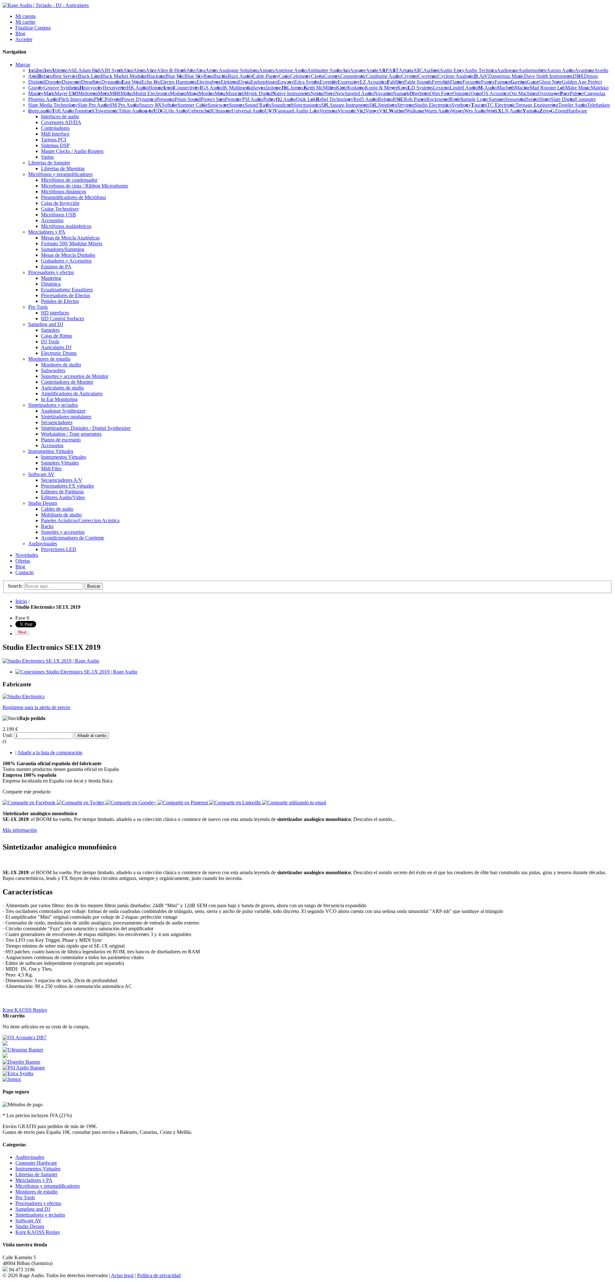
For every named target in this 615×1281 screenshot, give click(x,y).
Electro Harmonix (178, 82)
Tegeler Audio (572, 105)
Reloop (385, 99)
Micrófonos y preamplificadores (47, 1186)
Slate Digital (563, 99)
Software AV (28, 1220)
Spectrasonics (307, 105)
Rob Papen (415, 99)
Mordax (207, 93)
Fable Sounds (418, 82)
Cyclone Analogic (456, 76)
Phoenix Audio (43, 99)
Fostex (488, 82)
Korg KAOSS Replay (25, 1010)
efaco (45, 76)
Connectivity (186, 87)
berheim (419, 93)
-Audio (487, 87)
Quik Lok (306, 99)
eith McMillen (320, 87)
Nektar (317, 93)
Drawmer (71, 82)
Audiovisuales (29, 1157)
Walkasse (415, 110)
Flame (456, 82)
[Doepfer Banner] (21, 1062)
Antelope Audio (291, 70)
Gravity (36, 87)
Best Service (65, 76)
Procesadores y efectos (38, 1203)
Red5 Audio (365, 99)
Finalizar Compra (33, 27)
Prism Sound (188, 99)
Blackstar (156, 76)
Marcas (22, 64)
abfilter (395, 82)
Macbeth (506, 87)
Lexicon (441, 87)
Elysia (244, 82)
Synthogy (461, 105)
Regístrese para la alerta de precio (36, 707)
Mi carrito (25, 22)
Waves (457, 110)
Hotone (155, 87)
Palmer (577, 93)
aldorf (397, 110)
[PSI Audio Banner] (24, 1067)
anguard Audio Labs (296, 110)
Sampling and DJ (32, 1209)
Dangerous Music (506, 76)
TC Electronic (501, 105)
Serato (532, 99)
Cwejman (428, 76)
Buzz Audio (240, 76)
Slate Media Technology (53, 105)
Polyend (113, 99)
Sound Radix (258, 105)
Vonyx (372, 110)
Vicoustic (347, 110)
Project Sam (213, 99)
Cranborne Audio (383, 76)
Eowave (285, 82)
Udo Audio (176, 110)
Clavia (317, 76)
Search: (15, 586)
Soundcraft (282, 105)
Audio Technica (480, 70)
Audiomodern (532, 70)
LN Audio (510, 110)
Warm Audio (438, 110)
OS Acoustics (495, 93)
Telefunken (598, 105)
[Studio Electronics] (24, 696)
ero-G (547, 110)
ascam (479, 105)
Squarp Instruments (349, 105)
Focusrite (472, 82)
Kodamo (356, 87)
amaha (530, 110)
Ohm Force (441, 93)
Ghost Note (550, 82)
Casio (284, 76)
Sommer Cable (192, 105)
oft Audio (63, 110)
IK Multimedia (237, 87)
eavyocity (91, 87)
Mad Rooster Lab (547, 87)
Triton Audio (131, 110)
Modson (178, 93)
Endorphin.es (263, 82)
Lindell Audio (464, 87)
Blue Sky (193, 76)
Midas (126, 93)
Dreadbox (91, 82)
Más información (20, 830)
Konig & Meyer (381, 87)
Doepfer (53, 82)
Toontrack (84, 110)
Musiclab (235, 93)
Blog (20, 33)
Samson (497, 99)
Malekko (600, 87)
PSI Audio (252, 99)
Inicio (21, 601)
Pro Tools (25, 1197)
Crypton (409, 76)
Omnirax (462, 93)
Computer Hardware (36, 1163)
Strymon (405, 105)
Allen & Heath (171, 70)
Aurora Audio (560, 70)
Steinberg (387, 105)
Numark (401, 93)
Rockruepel (438, 99)
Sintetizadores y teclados (40, 1215)
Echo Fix (151, 82)
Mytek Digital (258, 93)
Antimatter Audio (324, 70)
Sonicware (218, 105)
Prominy (233, 99)
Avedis (601, 70)
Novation (383, 93)
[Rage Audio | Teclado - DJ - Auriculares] (46, 5)
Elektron (229, 82)
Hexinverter (115, 87)
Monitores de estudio (36, 1191)
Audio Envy (451, 70)
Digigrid (36, 82)
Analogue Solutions (239, 70)
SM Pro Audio (124, 105)
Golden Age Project (582, 82)
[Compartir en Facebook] (30, 802)
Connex (332, 76)
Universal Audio (248, 110)
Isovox (259, 87)
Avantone (584, 70)
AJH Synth (112, 70)
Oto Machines (523, 93)
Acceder (23, 39)
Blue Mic (175, 76)
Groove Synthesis (61, 87)
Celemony (300, 76)
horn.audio (40, 110)
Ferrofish (441, 82)
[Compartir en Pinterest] (183, 802)
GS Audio (211, 87)
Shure (545, 99)
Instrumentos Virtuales (38, 1168)
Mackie (522, 87)
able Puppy (265, 76)
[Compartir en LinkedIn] (235, 802)
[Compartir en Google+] (131, 802)
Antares (267, 70)
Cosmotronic (353, 76)
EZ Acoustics (373, 82)
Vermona (328, 110)
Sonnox (237, 105)
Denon (591, 76)
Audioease (507, 70)
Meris (104, 93)
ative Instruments (291, 93)
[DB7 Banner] (24, 1037)
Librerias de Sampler (36, 1174)
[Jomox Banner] (18, 1073)
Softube (169, 105)
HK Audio (137, 87)
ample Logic (475, 99)
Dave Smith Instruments (548, 76)
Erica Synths (307, 82)
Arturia (406, 70)
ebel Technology (334, 99)
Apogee (358, 70)
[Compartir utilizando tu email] (294, 802)
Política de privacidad (159, 1275)
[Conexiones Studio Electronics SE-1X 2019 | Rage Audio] (76, 671)
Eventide (329, 82)
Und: (8, 735)
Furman (502, 82)
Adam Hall (89, 70)
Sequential (515, 99)
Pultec (269, 99)
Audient (431, 70)
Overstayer (549, 93)
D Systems (420, 87)
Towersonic (107, 110)
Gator (532, 82)
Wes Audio (475, 110)
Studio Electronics (432, 105)
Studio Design (29, 1226)
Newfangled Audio (354, 93)
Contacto (24, 572)
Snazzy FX (150, 105)
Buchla (220, 76)
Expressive (349, 82)
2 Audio (286, 99)
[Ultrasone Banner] (23, 1049)
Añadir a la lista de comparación (49, 752)
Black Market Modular (124, 76)
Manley (36, 93)
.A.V (481, 76)
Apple (372, 70)
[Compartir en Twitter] (81, 802)
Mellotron (88, 93)
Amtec (212, 70)
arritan (518, 82)
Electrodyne (208, 82)
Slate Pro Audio (94, 105)
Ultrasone (222, 110)
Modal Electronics (151, 93)
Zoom (561, 110)
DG (159, 110)
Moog (192, 93)
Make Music (578, 87)
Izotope (273, 87)
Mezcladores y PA (34, 1180)
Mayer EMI (66, 93)
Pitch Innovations (76, 99)
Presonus (165, 99)
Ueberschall (200, 110)
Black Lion (89, 76)
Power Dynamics (138, 99)
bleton (59, 70)
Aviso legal (122, 1275)
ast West (131, 82)
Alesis (139, 70)
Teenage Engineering (536, 105)
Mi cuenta (25, 16)
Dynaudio (111, 82)
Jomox (297, 87)
